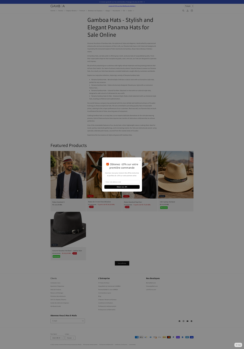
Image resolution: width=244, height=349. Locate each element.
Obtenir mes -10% (122, 187)
